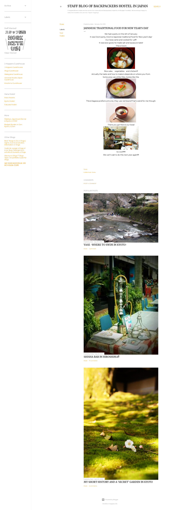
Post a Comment (90, 183)
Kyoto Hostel (9, 101)
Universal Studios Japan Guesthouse (13, 79)
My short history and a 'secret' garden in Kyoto (118, 481)
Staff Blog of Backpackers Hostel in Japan (107, 6)
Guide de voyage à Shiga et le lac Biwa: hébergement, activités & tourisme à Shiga (15, 150)
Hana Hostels (9, 98)
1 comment (92, 248)
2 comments (93, 486)
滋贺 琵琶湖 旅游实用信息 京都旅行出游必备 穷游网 (15, 164)
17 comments (93, 360)
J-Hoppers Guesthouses (13, 67)
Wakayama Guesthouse (13, 74)
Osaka (62, 36)
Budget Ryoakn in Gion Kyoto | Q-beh (13, 125)
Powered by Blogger (111, 499)
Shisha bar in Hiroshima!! (101, 356)
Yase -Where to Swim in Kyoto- (105, 244)
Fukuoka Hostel (10, 105)
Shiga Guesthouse (11, 71)
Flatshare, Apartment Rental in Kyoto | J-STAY (15, 120)
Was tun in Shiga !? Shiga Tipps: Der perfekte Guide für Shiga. (15, 158)
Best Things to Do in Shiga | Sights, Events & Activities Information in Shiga (15, 143)
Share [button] (62, 24)
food (61, 33)
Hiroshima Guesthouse (13, 83)
